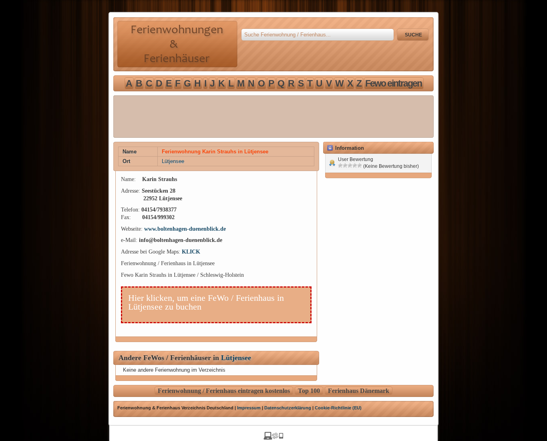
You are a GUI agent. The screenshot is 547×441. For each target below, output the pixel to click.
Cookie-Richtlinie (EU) (338, 407)
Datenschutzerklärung (287, 407)
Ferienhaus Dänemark (358, 390)
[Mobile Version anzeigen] (273, 437)
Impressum (249, 407)
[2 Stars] (345, 165)
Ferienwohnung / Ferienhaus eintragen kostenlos (224, 390)
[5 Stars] (359, 165)
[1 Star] (340, 165)
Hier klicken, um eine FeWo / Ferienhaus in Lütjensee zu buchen (206, 302)
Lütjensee (173, 161)
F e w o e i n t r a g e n (393, 83)
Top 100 (309, 390)
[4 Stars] (354, 165)
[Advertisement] (273, 117)
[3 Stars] (350, 165)
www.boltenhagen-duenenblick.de (185, 229)
